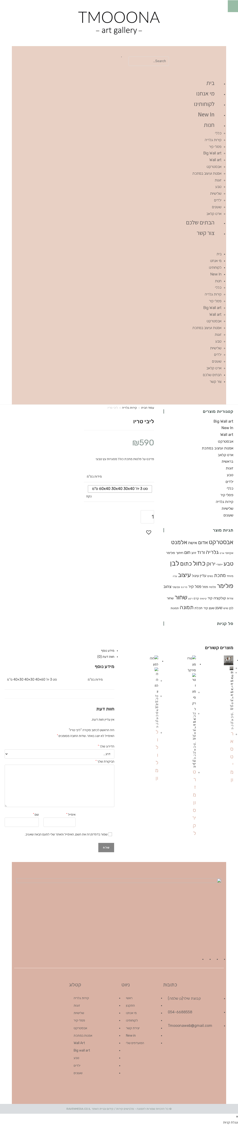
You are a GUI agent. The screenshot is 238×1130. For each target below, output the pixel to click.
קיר (210, 598)
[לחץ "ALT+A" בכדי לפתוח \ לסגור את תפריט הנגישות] (233, 6)
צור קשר (206, 233)
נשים (210, 576)
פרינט (184, 587)
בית (210, 83)
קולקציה (219, 598)
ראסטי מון (231, 756)
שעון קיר (209, 608)
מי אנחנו (205, 93)
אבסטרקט (214, 166)
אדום (203, 542)
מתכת (220, 575)
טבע (218, 186)
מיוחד (230, 576)
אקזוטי (229, 553)
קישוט (203, 598)
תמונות (175, 608)
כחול (199, 563)
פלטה (212, 587)
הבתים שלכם (200, 222)
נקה (89, 496)
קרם (196, 598)
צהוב (167, 586)
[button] (149, 54)
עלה (175, 576)
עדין (203, 575)
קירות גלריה (213, 140)
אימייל (71, 814)
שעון (218, 607)
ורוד (201, 552)
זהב (193, 553)
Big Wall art (212, 153)
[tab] (61, 651)
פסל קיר (194, 586)
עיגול (195, 575)
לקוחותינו (204, 104)
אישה (192, 542)
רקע (190, 598)
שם (36, 814)
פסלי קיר (215, 146)
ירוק (210, 564)
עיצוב (184, 575)
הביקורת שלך (105, 761)
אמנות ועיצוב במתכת (206, 173)
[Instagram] (179, 394)
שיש (225, 608)
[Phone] (166, 394)
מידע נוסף (107, 651)
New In (206, 114)
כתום (186, 563)
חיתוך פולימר (174, 553)
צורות (230, 598)
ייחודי (219, 564)
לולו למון (156, 755)
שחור (181, 597)
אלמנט (179, 542)
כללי (218, 133)
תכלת (198, 608)
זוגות (218, 180)
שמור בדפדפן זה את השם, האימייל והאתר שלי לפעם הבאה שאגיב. (66, 834)
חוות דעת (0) (105, 657)
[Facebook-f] (192, 394)
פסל (205, 587)
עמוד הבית (147, 407)
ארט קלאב (213, 213)
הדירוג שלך (106, 745)
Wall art (215, 160)
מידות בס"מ (94, 476)
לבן (174, 563)
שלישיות (215, 193)
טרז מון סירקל (194, 802)
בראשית (227, 461)
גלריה (212, 552)
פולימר (225, 586)
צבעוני (176, 587)
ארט (222, 553)
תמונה (187, 607)
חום (187, 552)
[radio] (120, 488)
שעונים (216, 207)
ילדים (217, 200)
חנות (209, 125)
